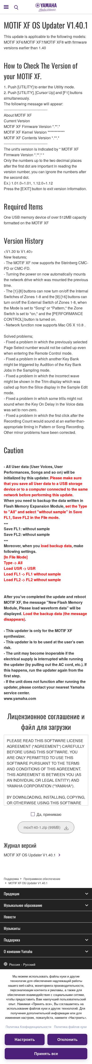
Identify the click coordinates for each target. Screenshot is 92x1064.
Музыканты (12, 928)
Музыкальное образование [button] (23, 905)
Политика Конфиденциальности (28, 1026)
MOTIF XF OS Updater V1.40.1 (30, 855)
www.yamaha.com (20, 698)
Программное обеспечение (42, 879)
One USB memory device (25, 217)
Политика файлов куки (70, 1026)
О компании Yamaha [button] (18, 951)
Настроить (25, 1039)
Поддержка (11, 879)
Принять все (46, 1053)
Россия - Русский (22, 964)
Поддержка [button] (12, 940)
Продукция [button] (11, 893)
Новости (10, 917)
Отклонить (67, 1039)
